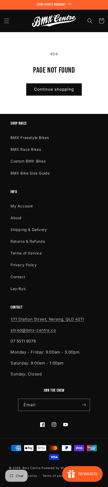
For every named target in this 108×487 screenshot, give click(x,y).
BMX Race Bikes (25, 149)
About (16, 218)
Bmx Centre (31, 467)
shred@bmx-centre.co (33, 330)
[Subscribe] (84, 405)
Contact (17, 277)
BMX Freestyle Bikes (29, 137)
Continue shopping (54, 89)
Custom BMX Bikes (28, 161)
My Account (21, 206)
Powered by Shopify (57, 467)
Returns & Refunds (27, 241)
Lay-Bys (17, 288)
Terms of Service (26, 253)
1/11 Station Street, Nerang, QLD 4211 (47, 319)
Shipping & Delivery (28, 229)
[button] (6, 21)
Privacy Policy (23, 265)
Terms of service (55, 476)
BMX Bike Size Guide (30, 173)
